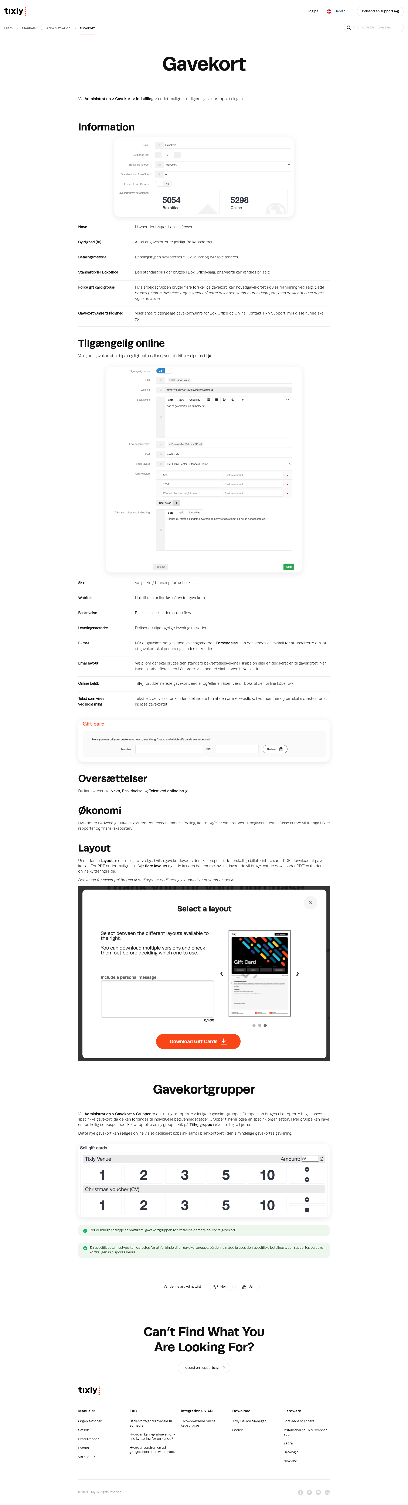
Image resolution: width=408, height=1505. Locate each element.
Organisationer (90, 1421)
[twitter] (309, 1492)
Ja (251, 1286)
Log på (313, 11)
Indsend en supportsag (380, 11)
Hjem (8, 28)
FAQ (133, 1411)
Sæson (83, 1430)
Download (241, 1411)
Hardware (292, 1411)
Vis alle (84, 1457)
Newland (290, 1461)
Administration (58, 28)
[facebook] (300, 1492)
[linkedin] (327, 1492)
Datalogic (291, 1452)
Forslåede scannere (298, 1421)
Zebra (288, 1443)
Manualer (29, 28)
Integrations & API (197, 1411)
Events (83, 1448)
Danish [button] (340, 11)
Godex (237, 1430)
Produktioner (88, 1439)
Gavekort (87, 28)
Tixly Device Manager (249, 1421)
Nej (223, 1286)
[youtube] (318, 1492)
